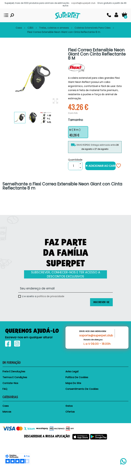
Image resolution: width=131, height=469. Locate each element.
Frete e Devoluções (14, 371)
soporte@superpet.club (96, 335)
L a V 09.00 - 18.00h (97, 344)
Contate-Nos (10, 383)
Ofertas (70, 411)
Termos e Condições (15, 377)
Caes (6, 406)
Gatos (69, 406)
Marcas (7, 411)
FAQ (5, 389)
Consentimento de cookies (82, 389)
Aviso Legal (72, 371)
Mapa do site (73, 383)
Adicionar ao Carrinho (100, 166)
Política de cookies (77, 377)
